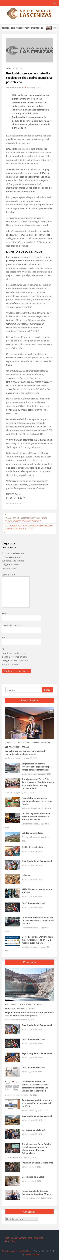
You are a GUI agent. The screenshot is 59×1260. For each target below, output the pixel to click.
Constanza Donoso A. (31, 823)
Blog (16, 1237)
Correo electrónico (12, 625)
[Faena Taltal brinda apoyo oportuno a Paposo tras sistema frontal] (12, 801)
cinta (8, 68)
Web (4, 637)
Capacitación (25, 1004)
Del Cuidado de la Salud (33, 903)
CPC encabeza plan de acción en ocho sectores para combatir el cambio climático (29, 527)
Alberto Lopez (28, 1110)
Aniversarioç (11, 1004)
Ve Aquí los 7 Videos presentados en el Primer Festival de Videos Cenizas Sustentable (26, 519)
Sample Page (11, 1241)
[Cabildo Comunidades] (12, 836)
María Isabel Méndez (15, 87)
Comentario (8, 574)
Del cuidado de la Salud (33, 1176)
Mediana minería (12, 747)
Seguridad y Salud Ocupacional (37, 861)
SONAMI (25, 747)
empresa (35, 742)
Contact (22, 1237)
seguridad (22, 1008)
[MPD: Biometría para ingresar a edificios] (12, 893)
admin (24, 851)
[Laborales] (12, 879)
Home (29, 1237)
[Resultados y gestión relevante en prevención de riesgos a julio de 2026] (12, 1104)
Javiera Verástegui (29, 774)
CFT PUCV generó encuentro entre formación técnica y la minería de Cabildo (36, 816)
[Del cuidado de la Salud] (12, 1180)
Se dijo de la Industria (32, 847)
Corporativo (10, 742)
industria (17, 68)
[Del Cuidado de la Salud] (12, 907)
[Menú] (4, 3)
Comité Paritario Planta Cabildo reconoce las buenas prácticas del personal (38, 920)
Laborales (26, 875)
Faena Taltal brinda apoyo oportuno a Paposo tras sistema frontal (37, 801)
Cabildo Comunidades (32, 833)
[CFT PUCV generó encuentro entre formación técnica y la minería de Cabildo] (12, 817)
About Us (9, 1237)
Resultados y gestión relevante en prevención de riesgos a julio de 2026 (37, 1103)
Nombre (7, 613)
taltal (32, 1008)
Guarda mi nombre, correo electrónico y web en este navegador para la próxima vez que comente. (15, 658)
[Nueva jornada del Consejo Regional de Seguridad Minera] (12, 1194)
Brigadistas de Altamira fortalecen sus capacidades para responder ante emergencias (37, 766)
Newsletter (38, 1237)
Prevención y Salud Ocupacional (37, 1162)
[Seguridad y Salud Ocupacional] (12, 864)
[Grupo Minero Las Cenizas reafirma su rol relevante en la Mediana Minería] (29, 722)
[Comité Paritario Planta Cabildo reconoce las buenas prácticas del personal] (12, 921)
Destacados (24, 742)
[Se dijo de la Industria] (12, 850)
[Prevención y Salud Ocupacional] (12, 1166)
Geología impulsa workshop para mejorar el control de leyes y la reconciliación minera (37, 939)
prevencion (10, 1008)
